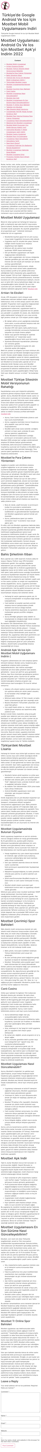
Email (3, 1423)
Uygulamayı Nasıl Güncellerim (17, 139)
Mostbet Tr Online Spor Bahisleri (18, 105)
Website (4, 1430)
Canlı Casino (10, 91)
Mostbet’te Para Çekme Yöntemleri (19, 73)
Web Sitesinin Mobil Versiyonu (17, 109)
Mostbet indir (32, 289)
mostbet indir (5, 414)
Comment (5, 1391)
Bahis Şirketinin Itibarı (14, 75)
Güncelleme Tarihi (12, 141)
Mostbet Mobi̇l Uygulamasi (16, 64)
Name (3, 1415)
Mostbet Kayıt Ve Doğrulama (16, 136)
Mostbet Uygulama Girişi (15, 154)
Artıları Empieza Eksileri (15, 66)
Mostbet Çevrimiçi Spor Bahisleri (18, 89)
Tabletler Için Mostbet (14, 107)
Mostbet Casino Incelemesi (16, 134)
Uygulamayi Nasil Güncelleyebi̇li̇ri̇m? (19, 121)
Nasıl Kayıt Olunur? (13, 143)
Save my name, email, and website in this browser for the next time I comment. (20, 1440)
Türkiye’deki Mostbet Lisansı (16, 82)
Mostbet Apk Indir (12, 98)
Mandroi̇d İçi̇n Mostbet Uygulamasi (19, 123)
